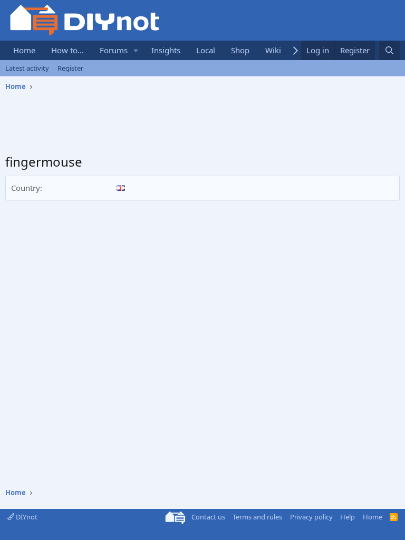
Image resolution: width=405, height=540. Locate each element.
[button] (136, 50)
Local (205, 50)
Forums (114, 50)
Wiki (273, 50)
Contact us (208, 517)
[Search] (389, 50)
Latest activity (27, 68)
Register (70, 68)
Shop (240, 50)
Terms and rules (257, 517)
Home (24, 50)
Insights (165, 50)
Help (347, 517)
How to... (67, 50)
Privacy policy (311, 517)
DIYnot (25, 517)
